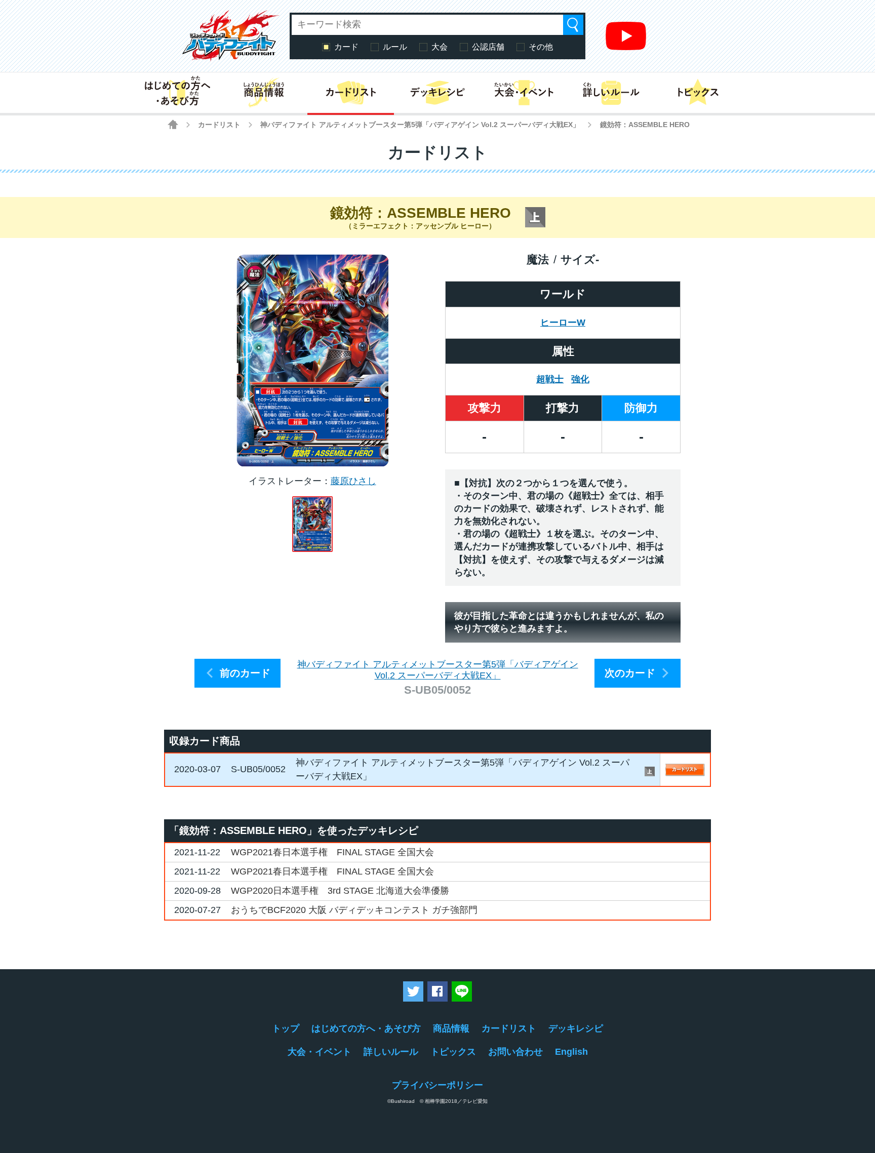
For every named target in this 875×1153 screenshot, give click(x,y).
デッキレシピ (575, 1028)
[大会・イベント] (524, 92)
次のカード (630, 673)
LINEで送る (462, 991)
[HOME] (173, 124)
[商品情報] (263, 92)
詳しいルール (391, 1052)
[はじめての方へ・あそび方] (177, 92)
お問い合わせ (515, 1052)
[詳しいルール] (611, 92)
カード (346, 47)
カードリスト (219, 125)
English (571, 1052)
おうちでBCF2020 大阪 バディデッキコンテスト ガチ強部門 (354, 910)
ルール (395, 47)
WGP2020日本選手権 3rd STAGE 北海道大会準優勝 (340, 891)
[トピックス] (698, 92)
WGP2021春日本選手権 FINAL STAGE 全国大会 (332, 852)
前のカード (245, 673)
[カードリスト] (350, 92)
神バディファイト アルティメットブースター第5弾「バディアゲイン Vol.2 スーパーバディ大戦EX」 (420, 125)
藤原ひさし (353, 481)
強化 (580, 379)
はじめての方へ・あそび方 (366, 1028)
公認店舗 (488, 47)
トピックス (453, 1052)
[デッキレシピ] (437, 92)
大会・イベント (319, 1052)
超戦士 (550, 379)
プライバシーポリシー (437, 1085)
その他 (541, 47)
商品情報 (451, 1028)
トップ (285, 1028)
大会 (439, 47)
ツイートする (413, 991)
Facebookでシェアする (437, 991)
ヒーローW (562, 322)
